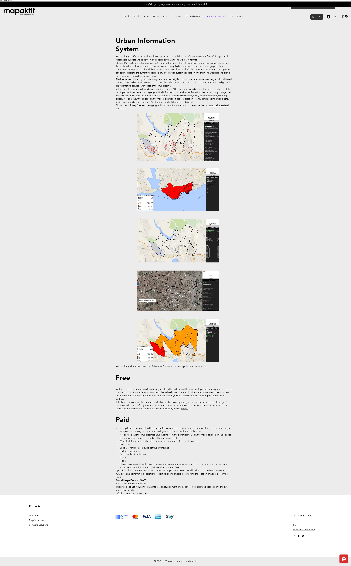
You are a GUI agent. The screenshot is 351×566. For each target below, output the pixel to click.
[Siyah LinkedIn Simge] (294, 536)
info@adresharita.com (304, 529)
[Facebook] (298, 536)
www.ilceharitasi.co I (215, 63)
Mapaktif (169, 561)
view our (130, 493)
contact (184, 408)
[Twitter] (303, 536)
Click (119, 493)
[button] (345, 16)
